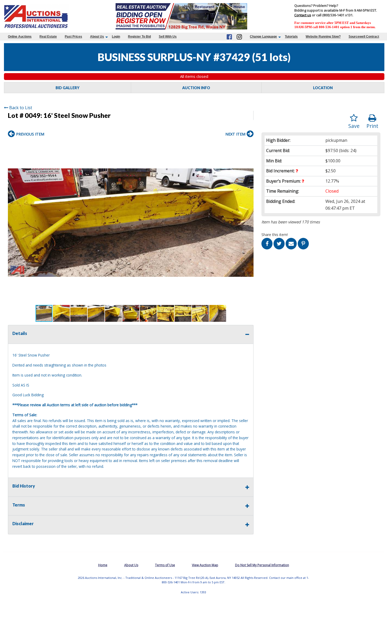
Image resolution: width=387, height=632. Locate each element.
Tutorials (291, 36)
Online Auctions (20, 36)
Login (116, 36)
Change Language (263, 36)
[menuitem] (20, 37)
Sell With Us (168, 36)
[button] (249, 145)
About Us (97, 36)
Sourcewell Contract (364, 36)
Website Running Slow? (323, 36)
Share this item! (274, 234)
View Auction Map (205, 565)
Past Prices (73, 36)
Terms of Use (165, 565)
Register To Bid (139, 36)
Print (372, 125)
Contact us (302, 15)
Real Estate (48, 36)
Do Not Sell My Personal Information (262, 565)
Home (102, 565)
